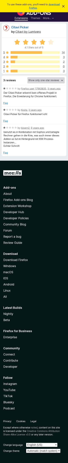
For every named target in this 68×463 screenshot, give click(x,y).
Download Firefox (15, 260)
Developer (10, 366)
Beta (6, 320)
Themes (35, 18)
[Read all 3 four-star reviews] (35, 57)
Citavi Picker (20, 27)
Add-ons (9, 187)
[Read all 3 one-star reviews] (35, 71)
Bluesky (8, 402)
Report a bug (12, 236)
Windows (9, 266)
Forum (7, 230)
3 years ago (54, 88)
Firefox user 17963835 (33, 88)
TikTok (8, 396)
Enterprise (10, 337)
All (5, 296)
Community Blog (14, 224)
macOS (8, 272)
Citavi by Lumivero (28, 31)
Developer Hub (13, 212)
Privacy (7, 421)
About (7, 193)
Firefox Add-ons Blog (18, 200)
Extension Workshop (17, 206)
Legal (33, 421)
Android (8, 284)
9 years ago (37, 127)
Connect (9, 354)
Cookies (20, 421)
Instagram (10, 384)
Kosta (24, 110)
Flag (5, 103)
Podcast (9, 408)
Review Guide (12, 242)
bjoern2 (25, 127)
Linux (7, 290)
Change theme (11, 450)
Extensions (21, 18)
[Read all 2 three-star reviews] (35, 61)
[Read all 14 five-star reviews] (35, 52)
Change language (13, 444)
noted (34, 427)
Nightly (8, 314)
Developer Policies (16, 218)
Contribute (10, 360)
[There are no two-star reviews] (35, 66)
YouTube (9, 390)
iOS (5, 278)
